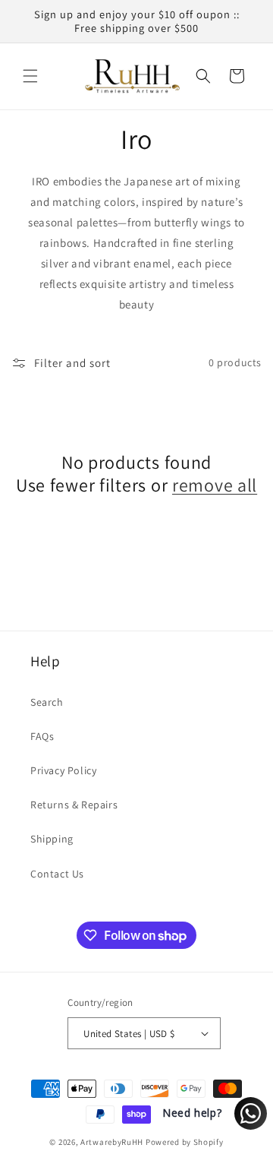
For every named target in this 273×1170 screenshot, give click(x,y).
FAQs (42, 736)
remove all (214, 484)
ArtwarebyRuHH (111, 1142)
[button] (30, 76)
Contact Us (57, 874)
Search (47, 702)
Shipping (52, 839)
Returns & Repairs (74, 804)
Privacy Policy (63, 770)
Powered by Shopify (185, 1142)
